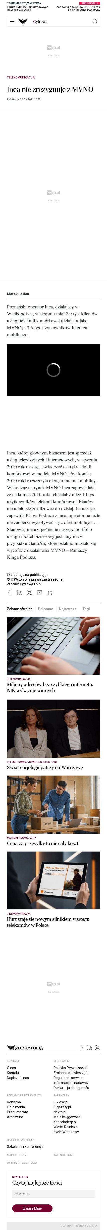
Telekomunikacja (21, 77)
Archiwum (15, 1117)
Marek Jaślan (18, 294)
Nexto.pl (60, 1112)
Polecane (45, 609)
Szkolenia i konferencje (25, 1147)
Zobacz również (19, 609)
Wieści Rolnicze (66, 1127)
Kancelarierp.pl (65, 1122)
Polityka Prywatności (70, 1068)
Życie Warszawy (66, 1132)
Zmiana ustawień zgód (72, 1073)
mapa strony (16, 1155)
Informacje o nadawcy (71, 1083)
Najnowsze (68, 609)
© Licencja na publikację (27, 575)
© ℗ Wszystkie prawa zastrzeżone (34, 579)
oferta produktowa (22, 1162)
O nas (11, 1068)
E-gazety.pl (62, 1107)
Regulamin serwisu (68, 1078)
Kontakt (13, 1073)
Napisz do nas (18, 1078)
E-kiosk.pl (61, 1102)
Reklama (14, 1102)
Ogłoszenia (16, 1107)
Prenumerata (17, 1112)
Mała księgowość (67, 1117)
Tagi (86, 609)
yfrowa (40, 21)
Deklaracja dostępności (72, 1088)
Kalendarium (63, 1155)
